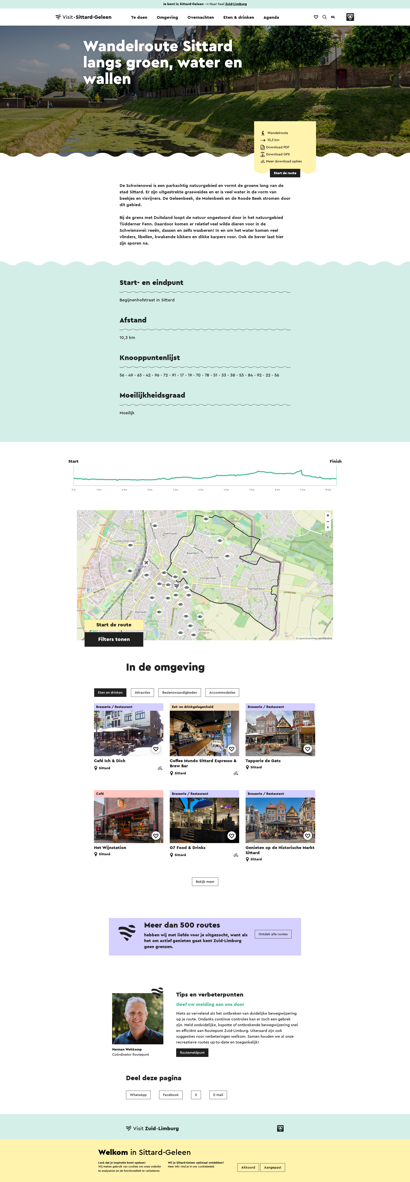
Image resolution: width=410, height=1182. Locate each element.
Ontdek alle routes (273, 934)
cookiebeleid (206, 1166)
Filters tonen (114, 639)
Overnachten (200, 17)
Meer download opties (284, 161)
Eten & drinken (238, 17)
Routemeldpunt (192, 1052)
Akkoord (248, 1167)
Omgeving (167, 17)
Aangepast (272, 1167)
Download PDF (277, 147)
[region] (205, 575)
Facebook (171, 1095)
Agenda (271, 17)
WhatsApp (138, 1095)
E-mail (218, 1095)
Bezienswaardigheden (179, 692)
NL (333, 17)
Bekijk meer (205, 881)
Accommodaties (222, 692)
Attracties (142, 692)
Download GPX (278, 154)
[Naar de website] (160, 768)
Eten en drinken (110, 692)
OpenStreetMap (308, 638)
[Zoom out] (328, 521)
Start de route (285, 173)
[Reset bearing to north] (328, 528)
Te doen (139, 17)
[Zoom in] (328, 515)
